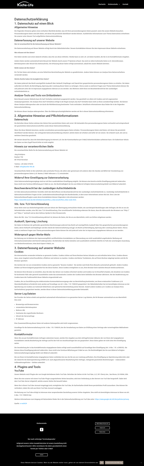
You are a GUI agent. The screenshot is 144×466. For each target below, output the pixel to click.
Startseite (102, 4)
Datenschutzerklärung (114, 462)
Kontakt (125, 4)
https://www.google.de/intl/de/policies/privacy (112, 399)
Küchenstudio (113, 4)
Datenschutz (102, 431)
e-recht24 (23, 403)
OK (102, 462)
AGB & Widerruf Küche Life (102, 423)
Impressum (102, 427)
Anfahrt (41, 454)
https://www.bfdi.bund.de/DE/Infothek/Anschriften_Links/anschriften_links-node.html (45, 200)
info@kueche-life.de (27, 167)
